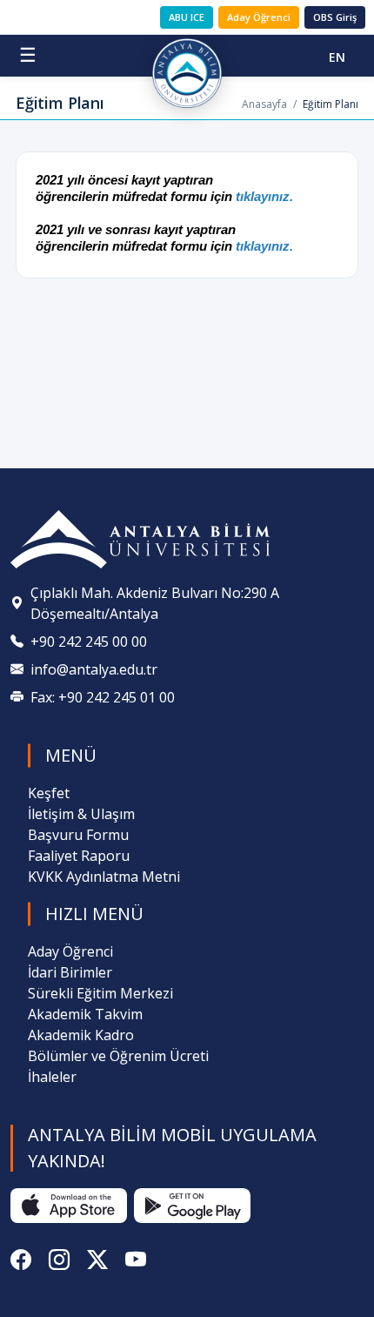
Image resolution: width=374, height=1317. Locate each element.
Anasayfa (264, 104)
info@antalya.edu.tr (93, 669)
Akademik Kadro (81, 1035)
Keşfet (49, 793)
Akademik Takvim (85, 1014)
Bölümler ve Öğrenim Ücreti (118, 1055)
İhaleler (52, 1076)
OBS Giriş (335, 17)
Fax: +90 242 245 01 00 (102, 697)
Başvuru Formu (78, 834)
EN (337, 57)
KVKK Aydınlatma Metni (104, 876)
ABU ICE (186, 17)
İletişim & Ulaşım (81, 813)
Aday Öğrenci (259, 17)
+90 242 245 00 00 (88, 641)
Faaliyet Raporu (79, 855)
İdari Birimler (70, 972)
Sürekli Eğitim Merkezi (100, 993)
